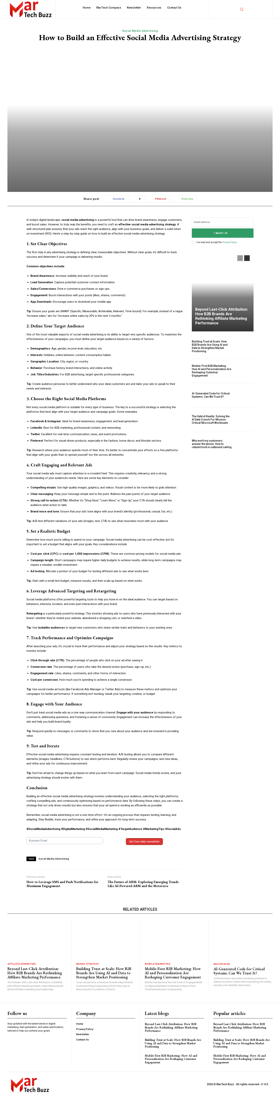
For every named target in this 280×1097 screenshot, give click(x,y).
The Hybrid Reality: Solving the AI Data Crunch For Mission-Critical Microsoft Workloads (211, 419)
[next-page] (247, 258)
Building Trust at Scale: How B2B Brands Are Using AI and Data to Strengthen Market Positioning (210, 346)
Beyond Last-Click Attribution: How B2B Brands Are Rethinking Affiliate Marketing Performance (221, 316)
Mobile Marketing (157, 964)
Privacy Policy (229, 242)
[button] (241, 9)
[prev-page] (240, 258)
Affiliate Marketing (21, 964)
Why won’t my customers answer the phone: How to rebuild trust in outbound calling (212, 444)
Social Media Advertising (140, 31)
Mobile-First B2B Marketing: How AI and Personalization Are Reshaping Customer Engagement (211, 370)
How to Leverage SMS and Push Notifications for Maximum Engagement (62, 884)
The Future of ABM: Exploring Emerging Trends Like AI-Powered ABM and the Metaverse (143, 884)
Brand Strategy (87, 964)
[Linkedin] (10, 1041)
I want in (221, 233)
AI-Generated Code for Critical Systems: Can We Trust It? (211, 395)
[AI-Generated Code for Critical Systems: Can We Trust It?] (244, 395)
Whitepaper (222, 964)
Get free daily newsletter (144, 841)
